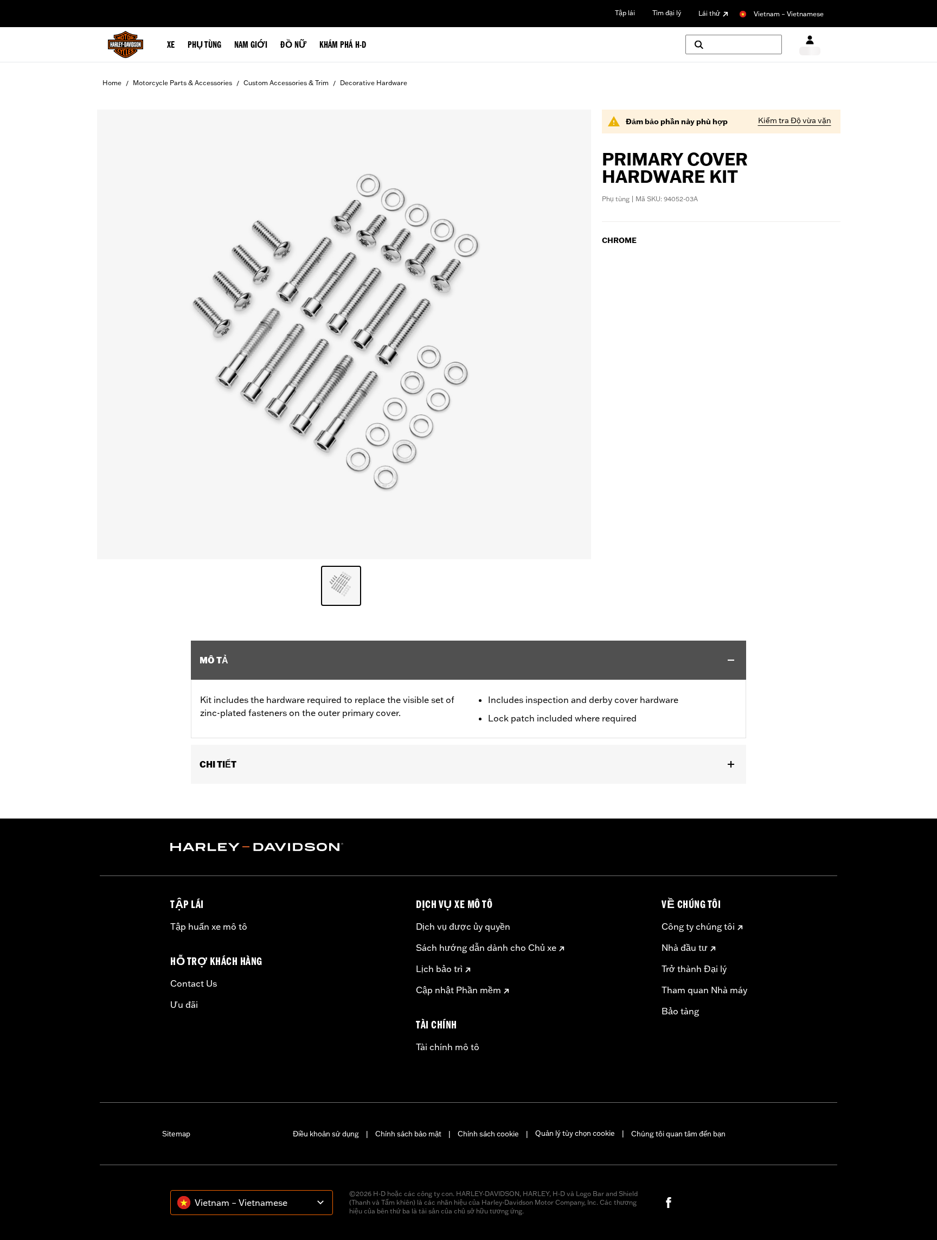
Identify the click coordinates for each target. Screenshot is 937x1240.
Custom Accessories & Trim (286, 83)
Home (111, 83)
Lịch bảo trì (439, 968)
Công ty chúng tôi (698, 926)
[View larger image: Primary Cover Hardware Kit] (344, 333)
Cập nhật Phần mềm (458, 990)
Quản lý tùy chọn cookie (575, 1133)
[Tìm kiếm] (733, 44)
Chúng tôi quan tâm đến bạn (678, 1133)
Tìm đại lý (666, 13)
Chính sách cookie (488, 1133)
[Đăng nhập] (810, 44)
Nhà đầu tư (685, 947)
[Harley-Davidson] (285, 847)
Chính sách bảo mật (408, 1133)
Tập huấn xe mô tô (208, 926)
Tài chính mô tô (447, 1046)
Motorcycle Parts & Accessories (182, 83)
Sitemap (176, 1133)
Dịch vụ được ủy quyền (463, 926)
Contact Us (193, 983)
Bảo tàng (680, 1011)
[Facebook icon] (668, 1202)
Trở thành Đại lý (694, 968)
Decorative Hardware (373, 83)
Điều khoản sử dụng (326, 1133)
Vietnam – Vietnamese (789, 14)
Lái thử (709, 13)
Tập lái (625, 13)
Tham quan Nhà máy (704, 990)
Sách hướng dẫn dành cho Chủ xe (486, 947)
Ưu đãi (184, 1004)
